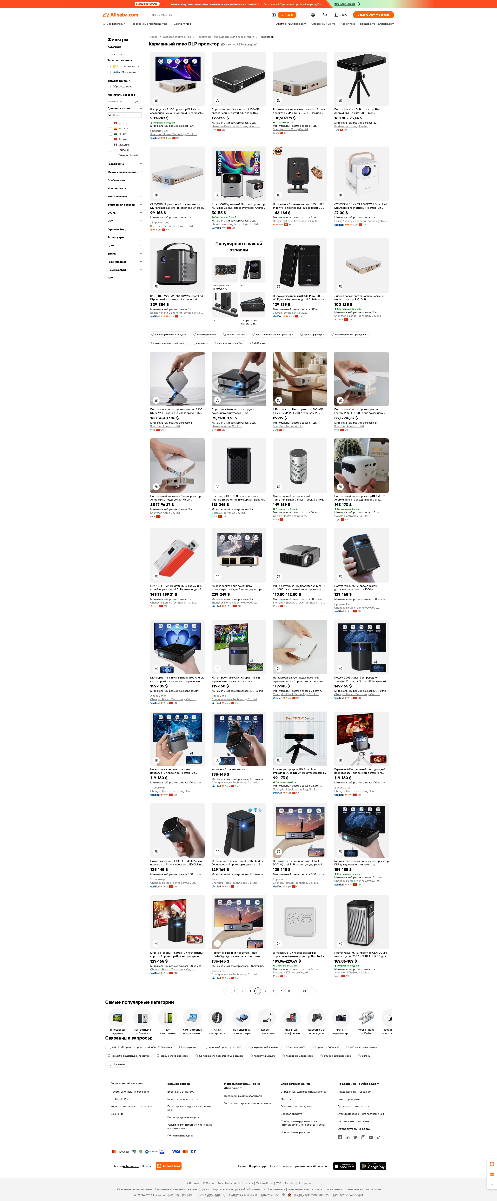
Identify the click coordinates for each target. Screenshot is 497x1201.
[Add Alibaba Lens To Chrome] (169, 1166)
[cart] (325, 15)
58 (304, 991)
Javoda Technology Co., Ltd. (290, 312)
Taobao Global (264, 1183)
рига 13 (366, 1055)
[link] (492, 1164)
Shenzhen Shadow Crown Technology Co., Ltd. (300, 602)
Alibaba (153, 36)
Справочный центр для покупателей (304, 1091)
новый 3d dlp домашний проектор (130, 1055)
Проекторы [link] (267, 36)
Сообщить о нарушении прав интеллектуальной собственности (303, 1123)
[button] (273, 14)
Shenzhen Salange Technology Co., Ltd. (357, 315)
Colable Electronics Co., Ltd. (228, 512)
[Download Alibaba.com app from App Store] (344, 1166)
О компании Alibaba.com (127, 1083)
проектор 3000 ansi (328, 1047)
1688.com (209, 1183)
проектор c (201, 343)
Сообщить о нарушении (295, 1132)
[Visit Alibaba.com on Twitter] (355, 1137)
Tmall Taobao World (229, 1183)
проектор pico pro (314, 334)
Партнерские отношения (353, 1121)
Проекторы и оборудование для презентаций (225, 36)
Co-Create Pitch (120, 1099)
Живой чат (287, 1099)
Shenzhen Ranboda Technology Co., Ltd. (236, 126)
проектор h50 (298, 1047)
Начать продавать (348, 1099)
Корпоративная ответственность (131, 1106)
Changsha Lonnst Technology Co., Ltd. (173, 602)
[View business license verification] (283, 1195)
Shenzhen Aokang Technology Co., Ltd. (235, 224)
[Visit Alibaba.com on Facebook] (339, 1137)
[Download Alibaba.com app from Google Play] (373, 1166)
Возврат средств (291, 1113)
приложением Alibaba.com (311, 1166)
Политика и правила (180, 1135)
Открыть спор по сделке (296, 1106)
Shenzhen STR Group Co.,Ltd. (290, 129)
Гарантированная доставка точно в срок (189, 1108)
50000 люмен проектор (337, 1055)
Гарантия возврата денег (182, 1099)
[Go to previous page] (226, 990)
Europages (304, 1183)
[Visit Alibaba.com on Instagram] (363, 1137)
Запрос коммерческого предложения (247, 1103)
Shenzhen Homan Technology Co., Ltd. (173, 134)
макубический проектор (265, 1047)
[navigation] (124, 514)
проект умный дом (264, 1055)
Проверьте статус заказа (353, 1106)
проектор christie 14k (231, 343)
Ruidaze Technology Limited (351, 126)
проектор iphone (206, 334)
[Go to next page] (312, 990)
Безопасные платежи (181, 1091)
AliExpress (193, 1183)
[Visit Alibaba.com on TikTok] (378, 1137)
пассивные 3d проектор (299, 1055)
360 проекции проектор (363, 1047)
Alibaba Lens (131, 1166)
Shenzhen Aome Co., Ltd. (165, 426)
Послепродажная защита (183, 1117)
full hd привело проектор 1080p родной (221, 1055)
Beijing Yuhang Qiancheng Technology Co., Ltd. (361, 220)
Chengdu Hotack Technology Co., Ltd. (357, 607)
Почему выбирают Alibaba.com (130, 1091)
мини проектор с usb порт (169, 343)
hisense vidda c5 (236, 334)
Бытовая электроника (177, 36)
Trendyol (290, 1183)
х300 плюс (260, 343)
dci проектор (119, 1064)
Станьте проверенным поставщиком (360, 1113)
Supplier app (257, 1166)
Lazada (248, 1183)
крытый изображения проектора (274, 334)
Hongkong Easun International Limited (296, 220)
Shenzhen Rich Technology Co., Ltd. (171, 226)
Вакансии (117, 1113)
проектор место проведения (351, 334)
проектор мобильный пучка (170, 334)
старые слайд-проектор (174, 1055)
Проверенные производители (243, 1095)
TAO (278, 1183)
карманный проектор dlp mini (224, 1047)
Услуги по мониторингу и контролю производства (189, 1126)
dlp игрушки (189, 1047)
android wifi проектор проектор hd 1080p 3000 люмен (142, 1047)
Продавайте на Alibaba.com (354, 1091)
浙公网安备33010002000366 (312, 1195)
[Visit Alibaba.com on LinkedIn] (347, 1137)
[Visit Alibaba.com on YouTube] (370, 1137)
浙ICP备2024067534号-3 (347, 1195)
